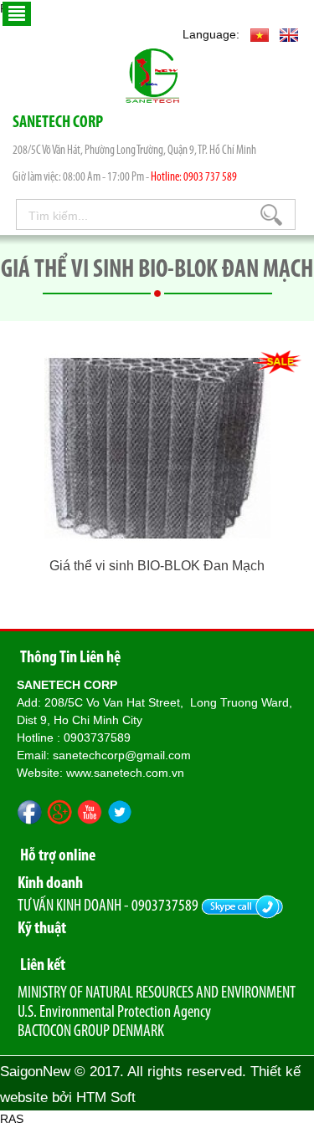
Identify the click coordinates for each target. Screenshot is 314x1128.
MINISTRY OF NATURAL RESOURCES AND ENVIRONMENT (157, 993)
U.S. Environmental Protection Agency (114, 1012)
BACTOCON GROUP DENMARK (91, 1031)
